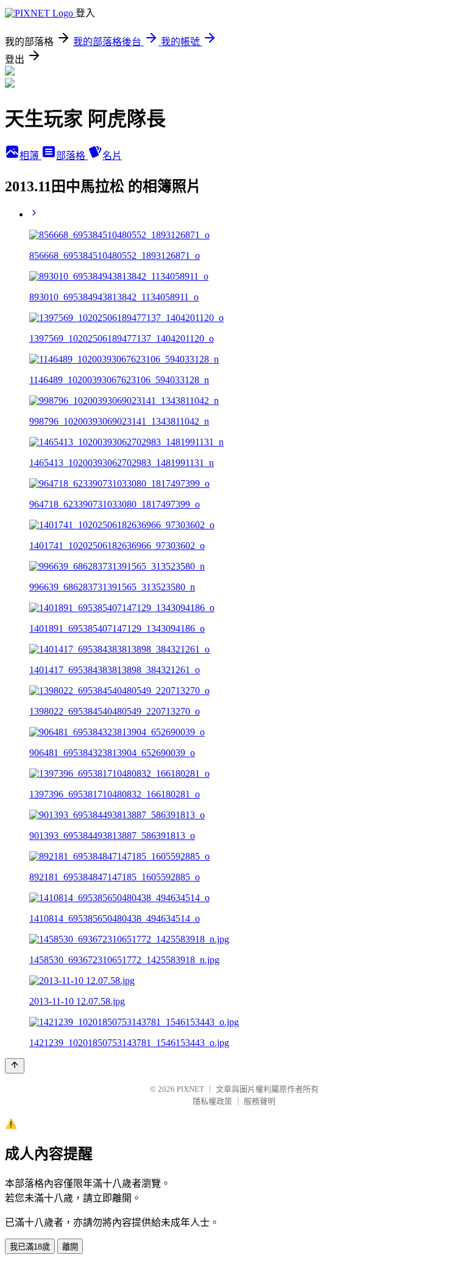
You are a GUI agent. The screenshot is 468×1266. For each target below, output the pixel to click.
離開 (70, 1246)
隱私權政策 (212, 1101)
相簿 (30, 155)
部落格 (72, 155)
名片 (112, 155)
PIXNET (190, 1089)
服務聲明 (259, 1101)
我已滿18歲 (30, 1246)
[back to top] (14, 1065)
